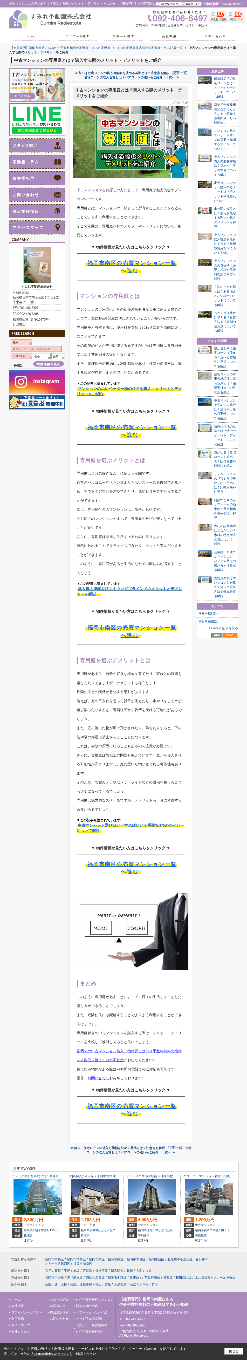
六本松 (144, 1284)
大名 (139, 1270)
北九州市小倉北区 (158, 1230)
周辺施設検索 (59, 1312)
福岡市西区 (156, 1259)
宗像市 (93, 1230)
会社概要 (17, 1306)
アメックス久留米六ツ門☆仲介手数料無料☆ (43, 1176)
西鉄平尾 (86, 1284)
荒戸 (48, 1270)
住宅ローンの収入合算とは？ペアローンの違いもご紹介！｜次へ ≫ (131, 77)
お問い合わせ (98, 1078)
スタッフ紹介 (59, 1299)
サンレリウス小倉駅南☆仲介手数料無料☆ (155, 1176)
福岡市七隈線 (117, 1277)
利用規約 (17, 1318)
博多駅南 (117, 1270)
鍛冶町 (174, 1230)
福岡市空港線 (54, 1277)
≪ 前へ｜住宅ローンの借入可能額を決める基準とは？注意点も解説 (122, 73)
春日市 (200, 1259)
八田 (221, 1230)
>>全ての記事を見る (223, 628)
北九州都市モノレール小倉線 (215, 1277)
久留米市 (38, 1230)
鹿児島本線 (75, 1277)
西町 (47, 1230)
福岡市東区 (211, 1230)
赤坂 (76, 1270)
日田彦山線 (184, 1277)
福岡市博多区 (76, 1259)
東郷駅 (85, 1235)
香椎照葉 (101, 1270)
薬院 (58, 1270)
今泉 (148, 1270)
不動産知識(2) (208, 621)
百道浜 (87, 1270)
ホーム (16, 1299)
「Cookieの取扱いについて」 (50, 1354)
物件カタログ (20, 1331)
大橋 (64, 1284)
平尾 (67, 1270)
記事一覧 (179, 73)
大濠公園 (120, 1284)
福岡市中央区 (54, 1259)
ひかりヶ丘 (105, 1230)
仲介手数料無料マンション (95, 1299)
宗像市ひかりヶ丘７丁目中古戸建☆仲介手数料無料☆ (106, 1176)
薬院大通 (51, 1284)
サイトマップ (20, 1325)
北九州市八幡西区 (57, 1263)
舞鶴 (130, 1270)
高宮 (133, 1284)
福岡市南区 (116, 1259)
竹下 (155, 1284)
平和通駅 (144, 1235)
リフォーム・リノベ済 (91, 1312)
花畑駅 (28, 1235)
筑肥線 (134, 1277)
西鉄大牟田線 (95, 1277)
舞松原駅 (201, 1235)
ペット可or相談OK (89, 1318)
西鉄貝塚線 (152, 1277)
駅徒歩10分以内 (87, 1306)
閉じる (234, 1351)
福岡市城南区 (82, 1263)
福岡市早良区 (136, 1259)
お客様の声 (58, 1306)
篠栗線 (168, 1277)
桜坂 (98, 1284)
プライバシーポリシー (27, 1312)
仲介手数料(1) (208, 613)
